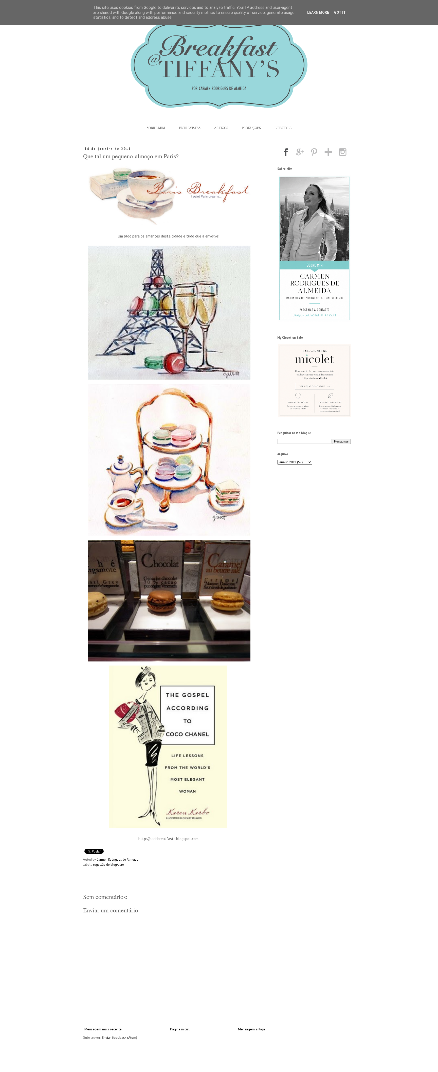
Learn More (318, 12)
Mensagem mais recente (103, 1029)
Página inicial (180, 1029)
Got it (340, 12)
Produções (251, 127)
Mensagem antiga (251, 1029)
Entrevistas (189, 127)
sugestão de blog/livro (108, 864)
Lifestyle (283, 127)
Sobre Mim (156, 127)
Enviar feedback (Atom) (119, 1037)
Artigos (221, 127)
